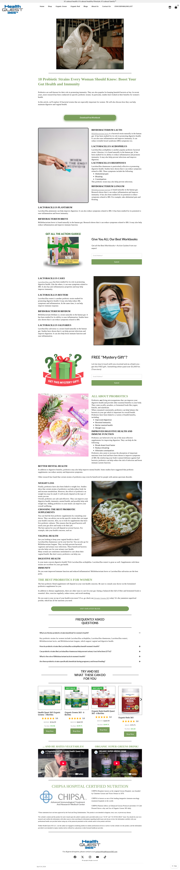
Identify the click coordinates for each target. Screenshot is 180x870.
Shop (50, 6)
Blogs (86, 6)
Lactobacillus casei (45, 282)
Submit (116, 262)
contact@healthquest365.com (106, 852)
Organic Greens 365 (101, 598)
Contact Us (106, 6)
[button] (50, 697)
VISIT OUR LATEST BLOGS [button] (90, 609)
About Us (95, 6)
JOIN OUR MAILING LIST (123, 6)
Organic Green (61, 6)
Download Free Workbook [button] (90, 118)
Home (42, 6)
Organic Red (75, 6)
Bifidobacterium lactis (100, 133)
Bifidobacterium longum (101, 190)
